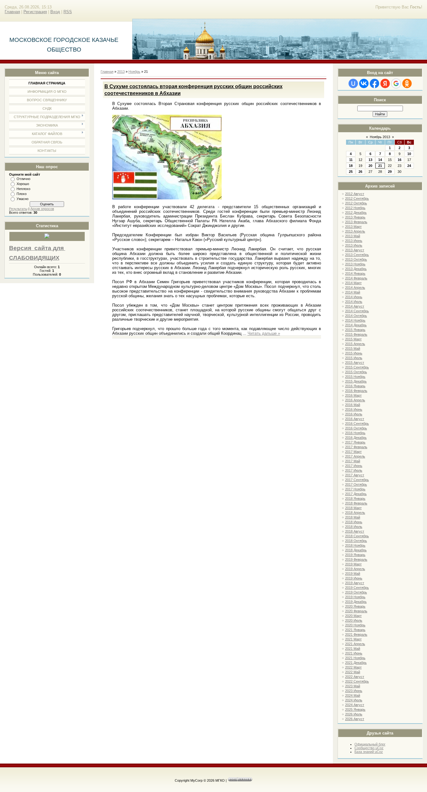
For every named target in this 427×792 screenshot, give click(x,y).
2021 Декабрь (356, 662)
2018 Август (354, 531)
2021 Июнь (353, 653)
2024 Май (352, 695)
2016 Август (354, 419)
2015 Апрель (355, 344)
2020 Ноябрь (355, 625)
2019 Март (353, 564)
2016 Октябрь (356, 428)
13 (370, 160)
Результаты (18, 209)
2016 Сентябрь (357, 423)
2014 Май (352, 292)
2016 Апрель (355, 400)
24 (409, 166)
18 (351, 166)
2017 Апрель (355, 456)
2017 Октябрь (356, 484)
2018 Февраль (356, 503)
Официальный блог (369, 744)
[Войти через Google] (396, 83)
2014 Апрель (355, 287)
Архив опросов (42, 209)
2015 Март (353, 339)
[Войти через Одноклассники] (407, 83)
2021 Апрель (355, 644)
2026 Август (354, 719)
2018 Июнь (353, 522)
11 (351, 160)
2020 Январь (355, 606)
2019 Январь (355, 555)
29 (390, 171)
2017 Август (354, 475)
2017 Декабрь (356, 494)
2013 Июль (353, 245)
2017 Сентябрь (357, 480)
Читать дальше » (264, 333)
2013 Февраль (356, 222)
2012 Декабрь (356, 212)
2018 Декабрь (356, 550)
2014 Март (353, 283)
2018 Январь (355, 498)
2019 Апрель (355, 569)
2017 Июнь (353, 466)
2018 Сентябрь (357, 536)
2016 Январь (355, 386)
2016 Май (352, 405)
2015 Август (354, 362)
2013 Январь (355, 217)
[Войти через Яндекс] (385, 83)
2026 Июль (353, 714)
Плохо (22, 194)
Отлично (23, 179)
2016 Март (353, 395)
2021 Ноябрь (355, 658)
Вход (55, 11)
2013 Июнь (353, 241)
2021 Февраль (356, 634)
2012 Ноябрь (355, 208)
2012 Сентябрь (357, 198)
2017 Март (353, 452)
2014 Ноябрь (355, 320)
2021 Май (352, 648)
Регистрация (35, 11)
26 (360, 171)
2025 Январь (355, 709)
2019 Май (352, 573)
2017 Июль (353, 470)
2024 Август (354, 705)
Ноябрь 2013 (380, 137)
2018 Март (353, 508)
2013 (121, 71)
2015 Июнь (353, 353)
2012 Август (354, 194)
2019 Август (354, 583)
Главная (12, 11)
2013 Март (353, 226)
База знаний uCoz (368, 752)
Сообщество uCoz (369, 748)
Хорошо (23, 184)
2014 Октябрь (356, 316)
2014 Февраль (356, 278)
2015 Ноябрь (355, 376)
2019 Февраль (356, 559)
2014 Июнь (353, 297)
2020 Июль (353, 620)
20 (370, 166)
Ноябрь (134, 71)
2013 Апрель (355, 231)
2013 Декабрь (356, 269)
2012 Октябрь (356, 203)
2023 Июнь (353, 691)
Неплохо (23, 189)
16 (399, 160)
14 (380, 160)
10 (409, 154)
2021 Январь (355, 630)
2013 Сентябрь (357, 255)
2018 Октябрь (356, 541)
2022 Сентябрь (357, 681)
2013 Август (354, 250)
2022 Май (352, 672)
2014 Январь (355, 273)
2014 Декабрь (356, 325)
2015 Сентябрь (357, 367)
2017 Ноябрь (355, 489)
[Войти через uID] (353, 83)
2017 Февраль (356, 447)
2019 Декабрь (356, 602)
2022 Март (353, 667)
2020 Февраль (356, 611)
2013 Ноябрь (355, 264)
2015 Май (352, 348)
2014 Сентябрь (357, 311)
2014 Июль (353, 301)
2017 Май (352, 461)
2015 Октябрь (356, 372)
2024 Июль (353, 700)
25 (351, 171)
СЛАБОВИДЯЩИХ (34, 258)
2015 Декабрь (356, 381)
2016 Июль (353, 414)
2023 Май (352, 686)
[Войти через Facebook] (374, 83)
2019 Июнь (353, 578)
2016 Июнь (353, 409)
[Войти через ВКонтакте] (364, 83)
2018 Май (352, 517)
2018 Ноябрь (355, 545)
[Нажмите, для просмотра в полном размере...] (167, 198)
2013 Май (352, 236)
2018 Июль (353, 527)
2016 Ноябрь (355, 433)
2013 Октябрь (356, 259)
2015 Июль (353, 358)
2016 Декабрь (356, 437)
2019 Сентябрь (357, 587)
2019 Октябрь (356, 592)
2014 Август (354, 306)
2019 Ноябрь (355, 597)
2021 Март (353, 639)
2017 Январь (355, 442)
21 (380, 166)
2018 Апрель (355, 512)
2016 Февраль (356, 391)
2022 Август (354, 677)
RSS (67, 11)
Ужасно (22, 199)
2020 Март (353, 616)
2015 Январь (355, 330)
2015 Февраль (356, 334)
